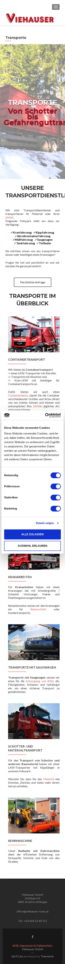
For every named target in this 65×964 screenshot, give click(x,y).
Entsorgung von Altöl (39, 681)
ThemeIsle (47, 956)
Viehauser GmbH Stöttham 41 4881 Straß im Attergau (32, 898)
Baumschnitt (42, 609)
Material (48, 779)
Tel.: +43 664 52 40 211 (32, 920)
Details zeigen (45, 523)
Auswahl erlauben (32, 545)
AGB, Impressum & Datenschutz (32, 945)
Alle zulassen (32, 534)
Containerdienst (18, 395)
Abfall (9, 217)
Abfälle (37, 406)
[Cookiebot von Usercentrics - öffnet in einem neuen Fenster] (46, 415)
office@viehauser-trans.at (32, 911)
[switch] (56, 486)
